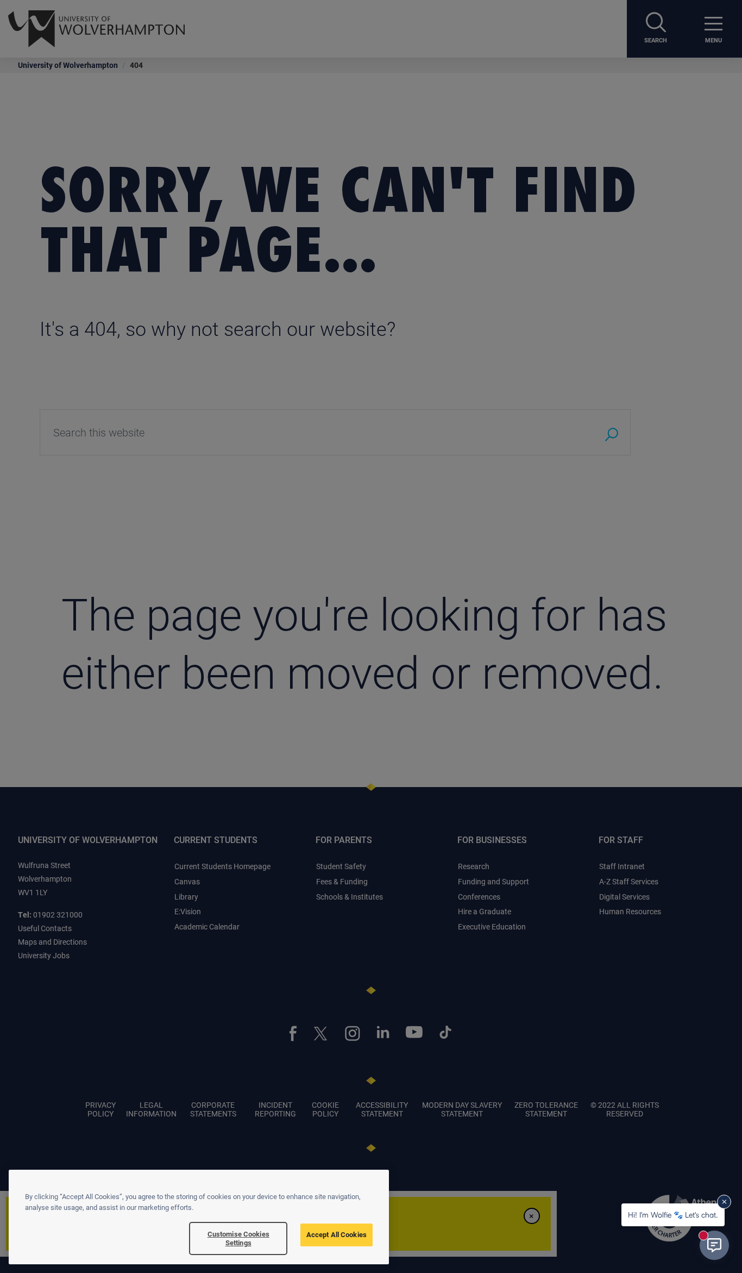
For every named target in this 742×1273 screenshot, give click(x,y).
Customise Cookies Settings (238, 1238)
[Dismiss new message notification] (724, 1202)
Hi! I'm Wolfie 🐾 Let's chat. (673, 1214)
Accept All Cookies (336, 1234)
